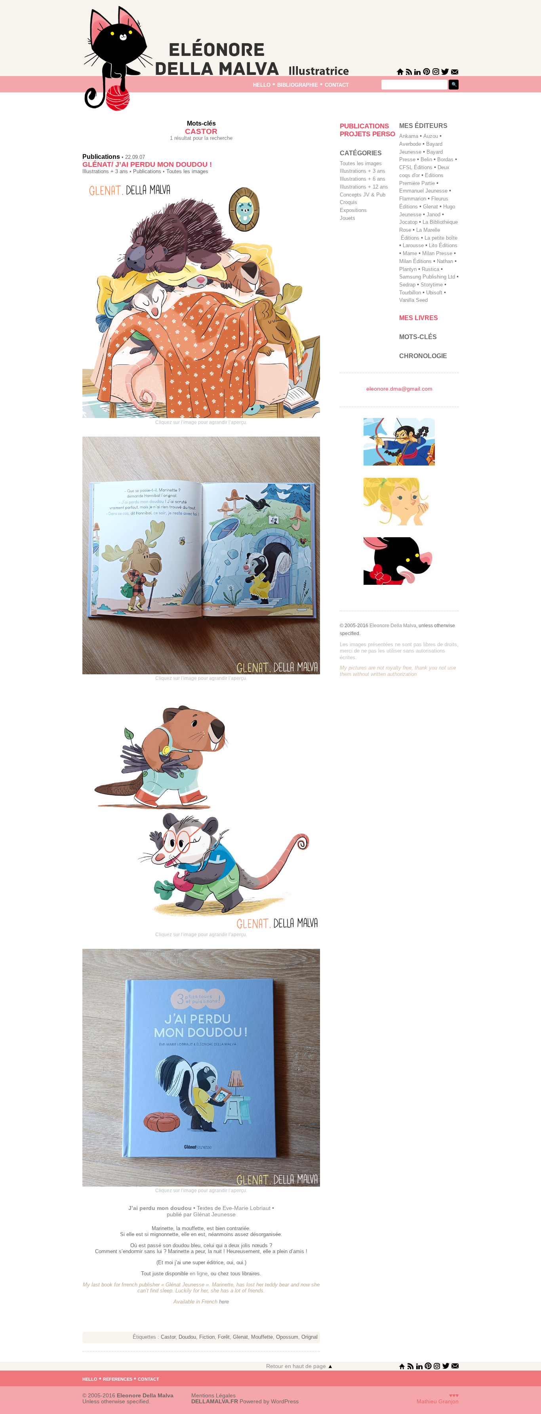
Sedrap (407, 285)
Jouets (347, 218)
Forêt (224, 1337)
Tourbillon (410, 293)
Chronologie (423, 356)
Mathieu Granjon (438, 1401)
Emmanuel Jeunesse (423, 191)
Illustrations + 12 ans (364, 187)
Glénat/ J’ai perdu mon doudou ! (147, 164)
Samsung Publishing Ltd (427, 277)
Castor (168, 1337)
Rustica (430, 269)
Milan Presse (437, 253)
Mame (410, 253)
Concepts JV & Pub (362, 195)
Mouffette (262, 1337)
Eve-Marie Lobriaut (245, 1208)
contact (337, 84)
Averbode (410, 144)
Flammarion (412, 199)
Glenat (240, 1337)
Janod (433, 215)
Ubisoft (434, 293)
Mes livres (418, 318)
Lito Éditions (443, 245)
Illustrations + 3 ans (105, 171)
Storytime (432, 285)
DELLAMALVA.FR (214, 1401)
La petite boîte (441, 238)
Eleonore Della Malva (393, 625)
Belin (426, 159)
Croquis (348, 202)
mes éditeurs (423, 125)
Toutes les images (187, 171)
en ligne (199, 1274)
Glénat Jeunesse (214, 1214)
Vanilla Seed (413, 300)
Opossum (287, 1337)
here (224, 1302)
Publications (101, 156)
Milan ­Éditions (415, 261)
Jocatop (408, 222)
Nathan (445, 261)
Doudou (187, 1337)
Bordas (445, 159)
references (117, 1378)
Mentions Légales (213, 1396)
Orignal (309, 1337)
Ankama (408, 136)
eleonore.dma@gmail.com (399, 389)
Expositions (353, 210)
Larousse (413, 245)
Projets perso (367, 134)
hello (261, 84)
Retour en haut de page (299, 1366)
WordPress (285, 1401)
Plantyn (408, 269)
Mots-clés (418, 337)
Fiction (207, 1337)
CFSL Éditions (415, 167)
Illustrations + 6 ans (362, 179)
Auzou (430, 136)
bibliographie (297, 84)
